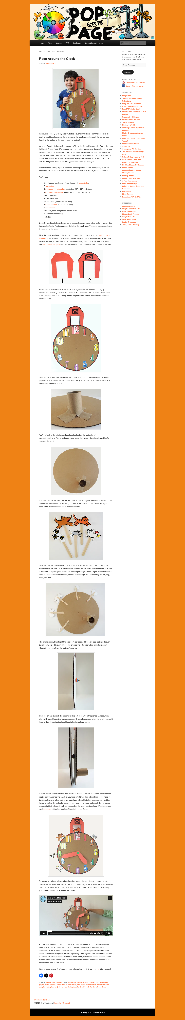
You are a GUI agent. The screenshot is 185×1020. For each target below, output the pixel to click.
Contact (59, 43)
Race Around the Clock (57, 58)
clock (98, 982)
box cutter (50, 186)
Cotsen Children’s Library (94, 43)
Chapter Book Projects (131, 208)
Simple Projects (128, 217)
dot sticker (47, 809)
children (92, 982)
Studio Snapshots (129, 222)
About (50, 43)
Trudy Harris (101, 987)
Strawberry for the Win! (131, 119)
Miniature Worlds (129, 125)
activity (71, 982)
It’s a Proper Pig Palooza (132, 106)
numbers (105, 984)
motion (99, 984)
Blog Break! (126, 95)
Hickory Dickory (56, 984)
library (83, 984)
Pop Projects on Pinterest (135, 82)
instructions (72, 984)
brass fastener (51, 204)
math (94, 984)
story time (42, 987)
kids (78, 984)
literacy (89, 984)
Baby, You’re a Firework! (131, 103)
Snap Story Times (129, 219)
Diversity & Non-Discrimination (92, 1012)
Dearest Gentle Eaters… (131, 143)
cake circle (83, 182)
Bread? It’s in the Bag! (131, 109)
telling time (72, 987)
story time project (53, 987)
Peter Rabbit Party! (129, 183)
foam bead (49, 207)
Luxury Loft (126, 191)
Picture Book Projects (54, 982)
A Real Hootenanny (129, 181)
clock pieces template (54, 192)
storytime (64, 987)
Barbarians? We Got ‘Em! (132, 197)
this (98, 968)
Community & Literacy (131, 117)
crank (47, 984)
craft (102, 982)
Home (42, 43)
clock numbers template (55, 189)
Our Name (77, 43)
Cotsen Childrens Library (135, 86)
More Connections (129, 211)
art (75, 982)
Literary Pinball (128, 175)
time (94, 987)
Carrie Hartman (82, 982)
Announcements (128, 206)
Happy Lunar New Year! (131, 178)
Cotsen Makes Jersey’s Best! (133, 157)
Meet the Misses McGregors (133, 165)
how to (64, 984)
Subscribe (127, 72)
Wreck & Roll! (127, 167)
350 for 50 (126, 146)
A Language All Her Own (131, 149)
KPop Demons (127, 194)
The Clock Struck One (84, 987)
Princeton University (141, 1000)
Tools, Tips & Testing (130, 224)
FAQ (67, 43)
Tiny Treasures (128, 122)
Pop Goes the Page (42, 999)
